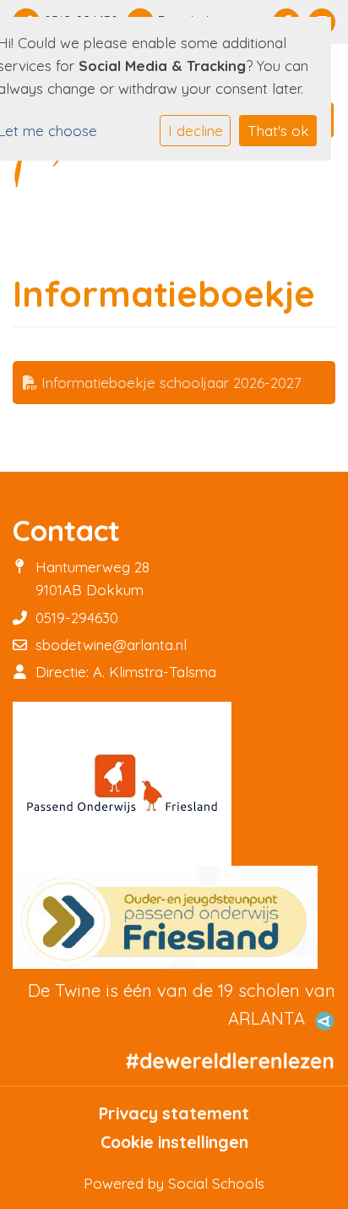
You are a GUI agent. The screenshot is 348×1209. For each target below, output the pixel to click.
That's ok (278, 131)
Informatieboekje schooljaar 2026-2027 (169, 382)
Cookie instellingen (174, 1142)
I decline (195, 131)
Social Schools (216, 1183)
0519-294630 (76, 617)
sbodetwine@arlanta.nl (111, 645)
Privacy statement (174, 1113)
